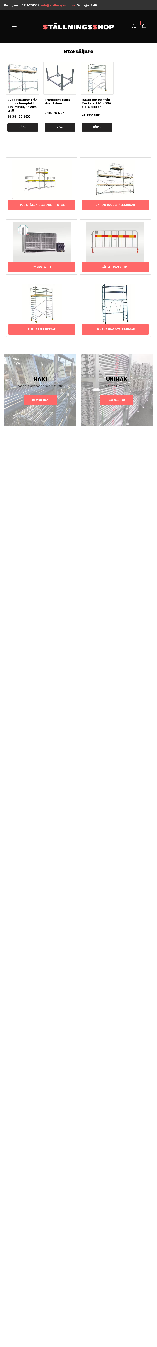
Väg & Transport (115, 267)
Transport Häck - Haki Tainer (58, 101)
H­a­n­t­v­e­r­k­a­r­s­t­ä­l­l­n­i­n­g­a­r (115, 329)
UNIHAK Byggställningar (115, 204)
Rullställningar (42, 329)
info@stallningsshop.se (58, 5)
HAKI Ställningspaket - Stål (42, 204)
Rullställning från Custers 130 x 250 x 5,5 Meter (96, 103)
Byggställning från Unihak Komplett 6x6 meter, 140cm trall (22, 105)
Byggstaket (42, 267)
